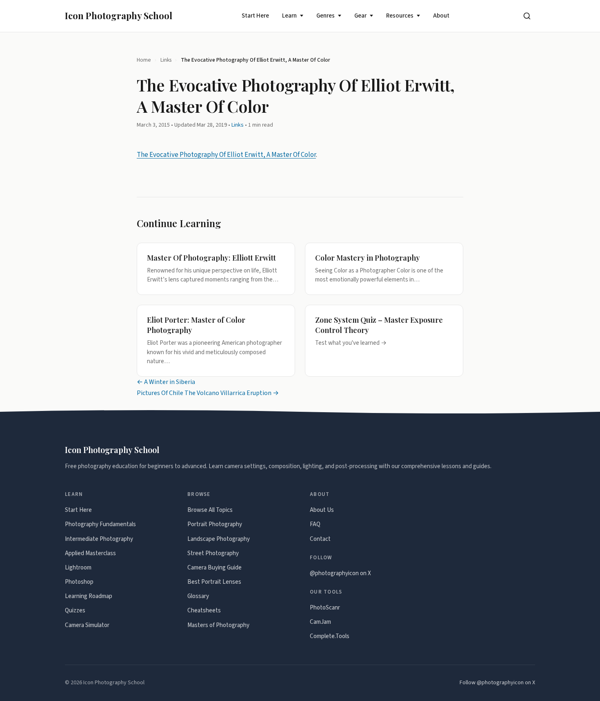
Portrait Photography (214, 524)
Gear (360, 15)
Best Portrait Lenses (214, 582)
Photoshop (79, 582)
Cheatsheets (204, 610)
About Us (322, 510)
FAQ (315, 524)
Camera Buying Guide (214, 567)
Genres (325, 15)
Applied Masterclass (90, 553)
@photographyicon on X (340, 573)
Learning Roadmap (88, 596)
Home (144, 60)
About (441, 15)
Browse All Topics (210, 510)
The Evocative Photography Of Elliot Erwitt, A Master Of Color (226, 155)
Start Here (255, 15)
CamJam (320, 622)
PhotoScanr (325, 607)
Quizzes (75, 610)
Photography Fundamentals (100, 524)
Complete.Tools (329, 636)
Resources (399, 15)
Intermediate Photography (99, 539)
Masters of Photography (218, 625)
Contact (320, 539)
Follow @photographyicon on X (497, 683)
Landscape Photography (218, 539)
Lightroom (78, 567)
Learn (289, 15)
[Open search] (527, 16)
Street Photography (213, 553)
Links (165, 60)
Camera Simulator (87, 625)
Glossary (198, 596)
